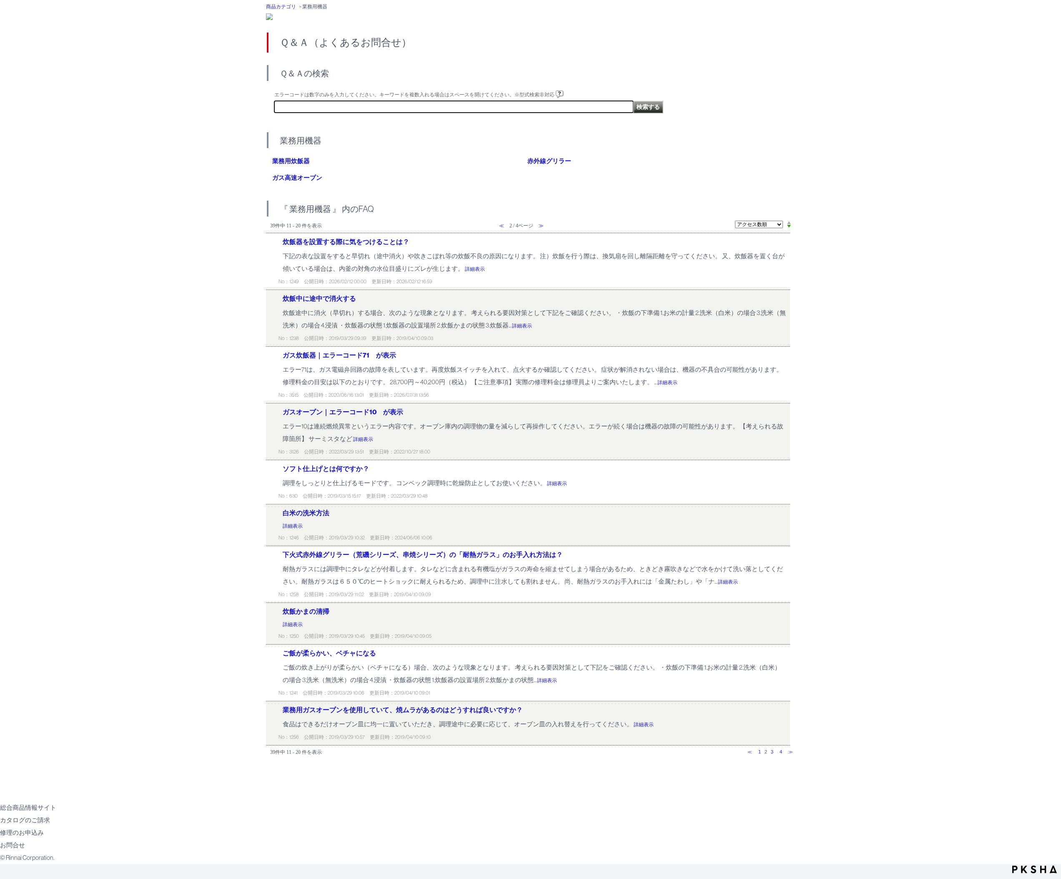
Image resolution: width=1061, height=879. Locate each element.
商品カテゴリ (281, 7)
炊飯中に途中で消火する (319, 298)
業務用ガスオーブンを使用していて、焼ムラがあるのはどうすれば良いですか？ (403, 710)
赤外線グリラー (549, 161)
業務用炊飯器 (291, 161)
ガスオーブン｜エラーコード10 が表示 (343, 412)
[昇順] (789, 222)
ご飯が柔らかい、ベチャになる (329, 653)
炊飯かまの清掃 (306, 611)
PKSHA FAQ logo (1034, 869)
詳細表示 (475, 269)
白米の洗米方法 (306, 513)
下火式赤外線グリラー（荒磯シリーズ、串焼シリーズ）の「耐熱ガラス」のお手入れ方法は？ (423, 555)
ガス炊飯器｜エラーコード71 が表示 (339, 355)
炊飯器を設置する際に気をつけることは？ (346, 242)
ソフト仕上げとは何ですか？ (326, 469)
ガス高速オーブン (297, 177)
